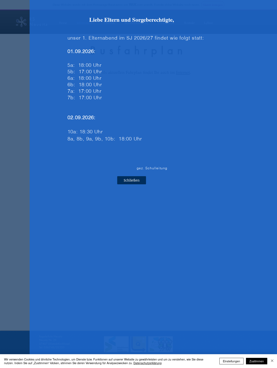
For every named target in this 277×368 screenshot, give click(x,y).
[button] (131, 180)
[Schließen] (272, 361)
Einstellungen (231, 361)
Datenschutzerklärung (147, 363)
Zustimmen (256, 361)
